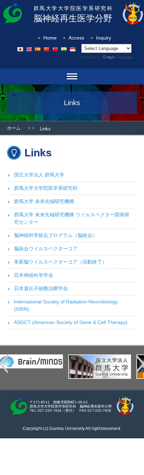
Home (50, 38)
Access (76, 38)
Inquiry (103, 38)
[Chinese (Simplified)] (46, 49)
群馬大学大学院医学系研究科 (46, 188)
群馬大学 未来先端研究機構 (44, 201)
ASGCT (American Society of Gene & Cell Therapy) (71, 322)
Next (140, 363)
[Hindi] (63, 49)
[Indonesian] (72, 49)
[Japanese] (20, 49)
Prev (4, 363)
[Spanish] (37, 49)
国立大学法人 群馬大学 (39, 175)
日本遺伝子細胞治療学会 (41, 288)
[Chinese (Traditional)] (55, 49)
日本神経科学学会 (33, 275)
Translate (125, 57)
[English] (29, 49)
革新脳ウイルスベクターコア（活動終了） (60, 262)
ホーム (14, 128)
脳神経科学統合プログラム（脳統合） (55, 235)
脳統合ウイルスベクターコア (46, 248)
